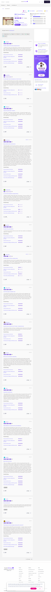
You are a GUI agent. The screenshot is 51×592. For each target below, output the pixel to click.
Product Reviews (21, 573)
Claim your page (41, 75)
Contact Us (39, 576)
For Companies (47, 1)
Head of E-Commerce (31, 582)
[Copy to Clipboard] (40, 89)
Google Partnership (40, 569)
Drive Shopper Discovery (32, 569)
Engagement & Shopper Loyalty (32, 573)
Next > (31, 559)
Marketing (30, 580)
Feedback (20, 580)
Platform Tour (20, 569)
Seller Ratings (20, 571)
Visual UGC (20, 576)
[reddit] (38, 89)
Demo (29, 576)
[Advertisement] (41, 35)
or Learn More (42, 59)
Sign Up (39, 580)
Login (39, 578)
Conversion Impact (31, 571)
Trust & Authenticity (40, 573)
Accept (33, 588)
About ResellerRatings (41, 571)
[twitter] (36, 89)
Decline (40, 588)
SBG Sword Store (19, 14)
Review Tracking (21, 582)
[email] (39, 89)
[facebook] (35, 89)
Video (19, 578)
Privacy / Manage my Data (41, 582)
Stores (3, 8)
